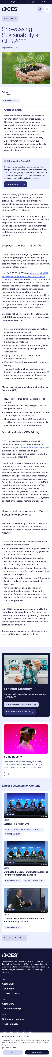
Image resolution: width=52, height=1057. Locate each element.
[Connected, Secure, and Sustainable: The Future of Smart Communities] (26, 862)
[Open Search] (40, 9)
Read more (10, 1045)
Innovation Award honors (33, 448)
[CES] (10, 9)
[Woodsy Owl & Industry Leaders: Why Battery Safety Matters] (26, 909)
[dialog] (26, 1044)
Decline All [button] (37, 1052)
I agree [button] (13, 1052)
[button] (26, 1047)
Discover (9, 18)
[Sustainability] (26, 750)
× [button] (49, 1035)
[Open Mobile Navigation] (47, 9)
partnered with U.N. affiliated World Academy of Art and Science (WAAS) (25, 276)
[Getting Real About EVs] (26, 815)
